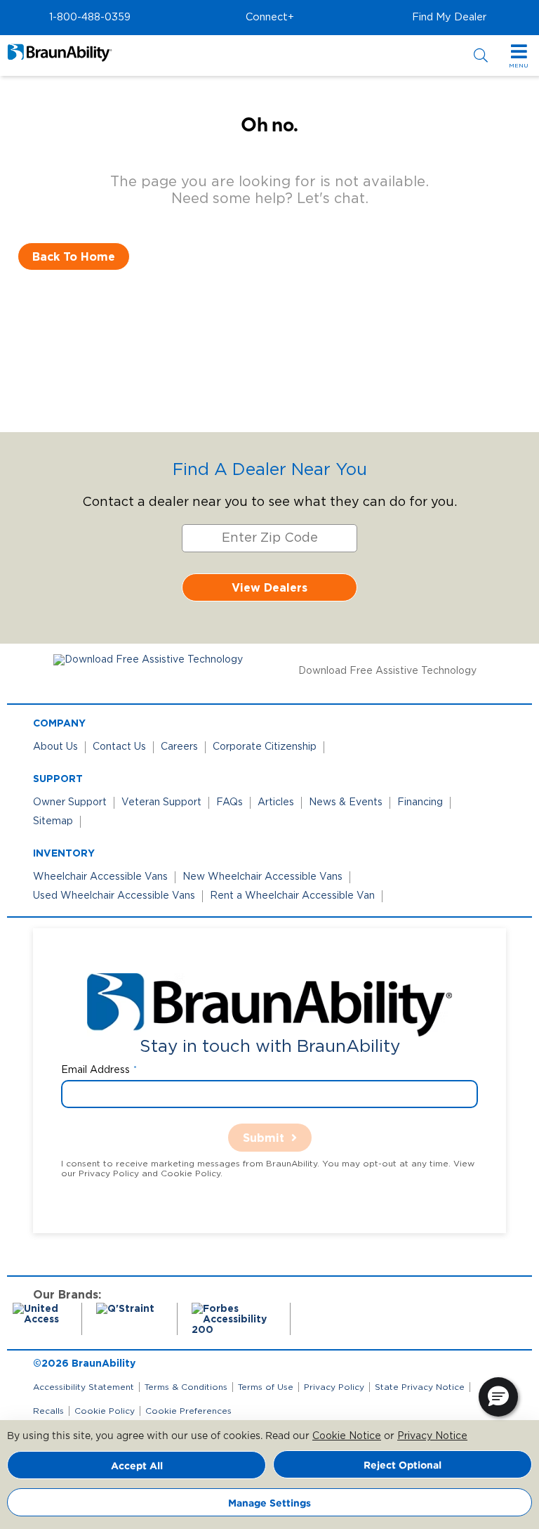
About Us (55, 747)
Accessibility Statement (83, 1387)
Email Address (95, 1070)
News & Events (345, 802)
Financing (420, 802)
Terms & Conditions (186, 1387)
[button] (90, 17)
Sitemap (53, 821)
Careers (179, 747)
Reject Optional (402, 1464)
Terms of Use (265, 1387)
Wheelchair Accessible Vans (100, 877)
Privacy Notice (432, 1436)
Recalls (48, 1411)
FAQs (229, 802)
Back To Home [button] (73, 256)
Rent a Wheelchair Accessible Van (292, 896)
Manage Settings (269, 1502)
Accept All (137, 1465)
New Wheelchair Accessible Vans (262, 877)
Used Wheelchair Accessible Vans (114, 896)
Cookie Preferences (188, 1411)
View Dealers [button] (269, 587)
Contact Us (119, 747)
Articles (276, 802)
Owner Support (70, 802)
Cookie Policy (104, 1411)
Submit (263, 1137)
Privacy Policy (334, 1387)
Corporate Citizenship (265, 747)
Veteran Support (161, 802)
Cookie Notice (346, 1436)
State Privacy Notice (420, 1387)
